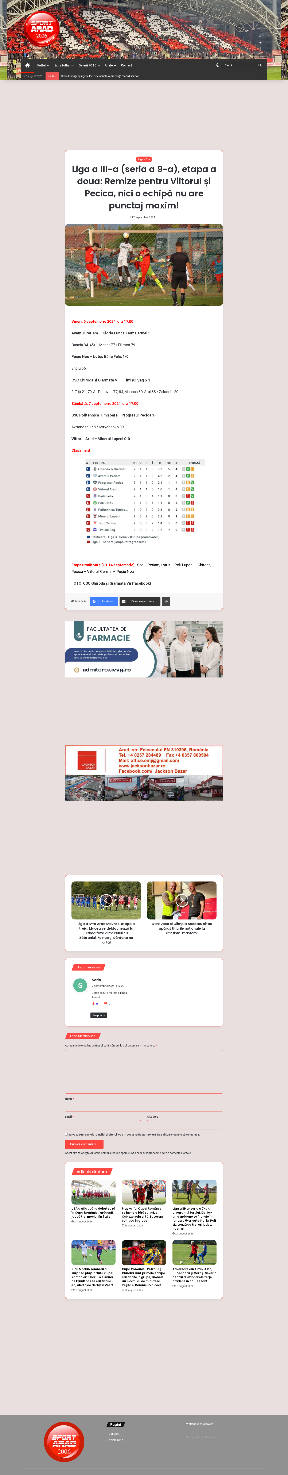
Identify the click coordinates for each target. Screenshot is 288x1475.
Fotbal (41, 65)
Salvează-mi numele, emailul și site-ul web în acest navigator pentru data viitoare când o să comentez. (134, 1134)
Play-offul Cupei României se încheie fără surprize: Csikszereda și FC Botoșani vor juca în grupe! (143, 1214)
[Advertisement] (144, 114)
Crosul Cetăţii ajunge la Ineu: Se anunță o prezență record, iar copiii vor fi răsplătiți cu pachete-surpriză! (123, 76)
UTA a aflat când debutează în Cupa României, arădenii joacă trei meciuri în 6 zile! (93, 1212)
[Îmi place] (93, 1003)
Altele (109, 65)
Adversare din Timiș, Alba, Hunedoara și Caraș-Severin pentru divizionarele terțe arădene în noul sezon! (194, 1275)
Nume (69, 1098)
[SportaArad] (42, 29)
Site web (152, 1116)
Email (69, 1116)
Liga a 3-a (144, 159)
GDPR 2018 (116, 1440)
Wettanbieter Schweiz (199, 1423)
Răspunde (99, 1015)
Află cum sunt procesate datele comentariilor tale (161, 1153)
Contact (126, 65)
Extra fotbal (62, 65)
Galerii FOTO (88, 65)
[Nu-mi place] (106, 1003)
